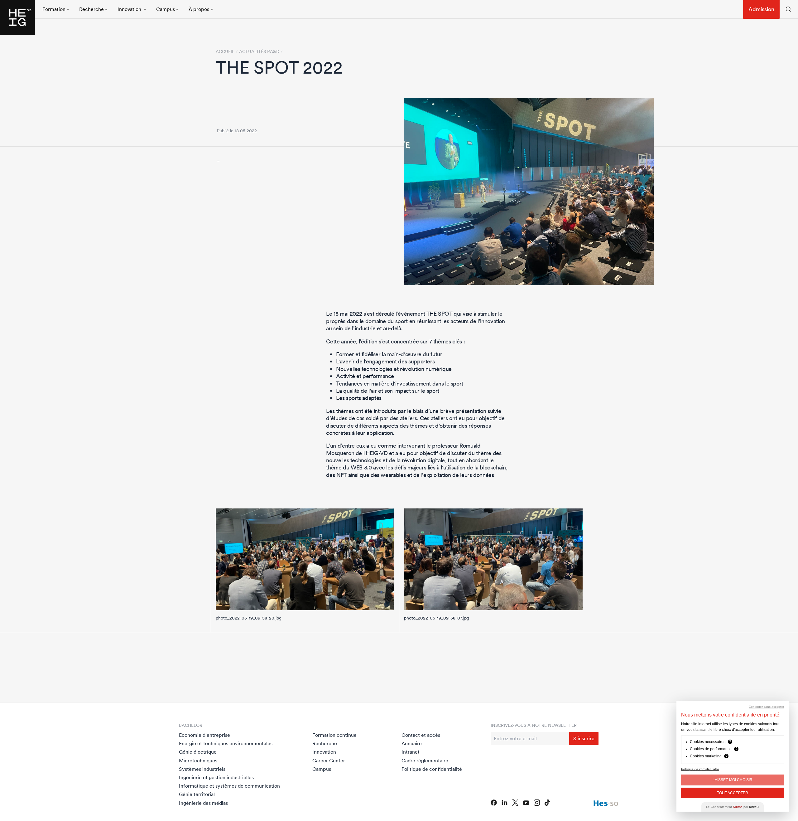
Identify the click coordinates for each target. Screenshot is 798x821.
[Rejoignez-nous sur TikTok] (547, 802)
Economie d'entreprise (204, 735)
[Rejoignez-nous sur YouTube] (526, 802)
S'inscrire (583, 738)
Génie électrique (198, 752)
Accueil (225, 51)
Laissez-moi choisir (732, 780)
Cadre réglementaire (424, 760)
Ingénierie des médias (203, 803)
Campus (321, 769)
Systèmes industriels (202, 769)
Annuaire (411, 743)
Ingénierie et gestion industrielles (216, 777)
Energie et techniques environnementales (225, 743)
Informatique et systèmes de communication (229, 786)
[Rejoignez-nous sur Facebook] (494, 802)
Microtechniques (198, 760)
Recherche (324, 743)
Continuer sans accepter (766, 706)
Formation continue (334, 735)
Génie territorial (197, 794)
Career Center (328, 760)
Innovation (324, 752)
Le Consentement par (732, 807)
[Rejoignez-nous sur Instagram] (537, 802)
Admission (761, 9)
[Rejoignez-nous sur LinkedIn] (504, 802)
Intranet (410, 752)
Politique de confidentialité (431, 769)
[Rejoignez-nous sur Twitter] (515, 802)
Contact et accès (420, 735)
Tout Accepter (732, 793)
